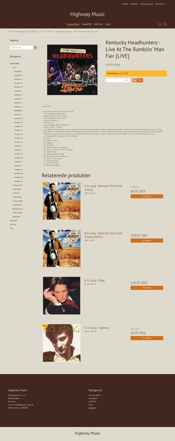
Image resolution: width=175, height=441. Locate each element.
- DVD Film (16, 193)
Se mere (92, 408)
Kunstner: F (18, 91)
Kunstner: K (18, 111)
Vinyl (11, 228)
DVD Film (13, 224)
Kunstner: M (18, 118)
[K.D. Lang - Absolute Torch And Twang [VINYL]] (62, 250)
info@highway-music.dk (23, 405)
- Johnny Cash (17, 185)
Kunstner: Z (18, 170)
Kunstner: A (18, 71)
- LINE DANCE (17, 213)
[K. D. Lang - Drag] (62, 297)
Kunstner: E (18, 87)
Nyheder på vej (17, 209)
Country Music (15, 64)
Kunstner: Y (18, 166)
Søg (35, 47)
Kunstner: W (18, 158)
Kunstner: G (18, 95)
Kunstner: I (18, 103)
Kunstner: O (18, 126)
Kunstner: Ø (18, 177)
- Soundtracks (17, 205)
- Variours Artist (17, 201)
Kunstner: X (18, 162)
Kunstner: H (18, 99)
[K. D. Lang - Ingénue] (62, 344)
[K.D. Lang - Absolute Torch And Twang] (62, 202)
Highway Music (87, 14)
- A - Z (14, 67)
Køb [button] (140, 80)
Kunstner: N (18, 122)
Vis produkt (147, 196)
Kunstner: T (18, 146)
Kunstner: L (18, 115)
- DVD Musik (16, 189)
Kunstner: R (18, 138)
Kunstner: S (18, 142)
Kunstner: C (18, 79)
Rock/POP (13, 221)
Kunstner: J (18, 107)
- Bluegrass (16, 217)
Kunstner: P (18, 130)
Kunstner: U (18, 150)
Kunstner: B (18, 75)
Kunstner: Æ (18, 173)
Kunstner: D (18, 83)
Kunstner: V (18, 154)
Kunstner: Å (18, 181)
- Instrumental (17, 197)
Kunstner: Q (18, 134)
